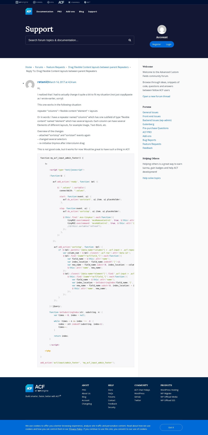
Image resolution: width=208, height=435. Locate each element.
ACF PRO (147, 132)
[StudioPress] (74, 2)
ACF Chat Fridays (142, 390)
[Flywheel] (38, 2)
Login (168, 44)
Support (92, 11)
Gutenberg (148, 124)
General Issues (150, 112)
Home (28, 67)
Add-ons (70, 11)
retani (42, 82)
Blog (81, 11)
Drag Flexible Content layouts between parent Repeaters (98, 67)
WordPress (139, 393)
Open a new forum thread (156, 96)
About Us (86, 393)
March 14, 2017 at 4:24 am (62, 82)
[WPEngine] (22, 2)
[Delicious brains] (87, 2)
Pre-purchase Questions (156, 128)
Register (156, 44)
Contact (111, 400)
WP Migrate (166, 393)
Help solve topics (152, 178)
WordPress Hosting (169, 390)
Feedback (148, 147)
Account (85, 400)
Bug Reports (149, 140)
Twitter (137, 400)
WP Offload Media (169, 396)
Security (111, 407)
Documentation (45, 11)
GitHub (137, 396)
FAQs (110, 393)
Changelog (87, 403)
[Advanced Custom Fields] (28, 11)
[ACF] (61, 2)
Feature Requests (55, 67)
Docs (110, 390)
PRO (59, 11)
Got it (171, 427)
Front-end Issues (152, 116)
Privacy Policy (75, 429)
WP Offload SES (168, 400)
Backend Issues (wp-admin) (157, 120)
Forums (39, 67)
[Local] (50, 2)
